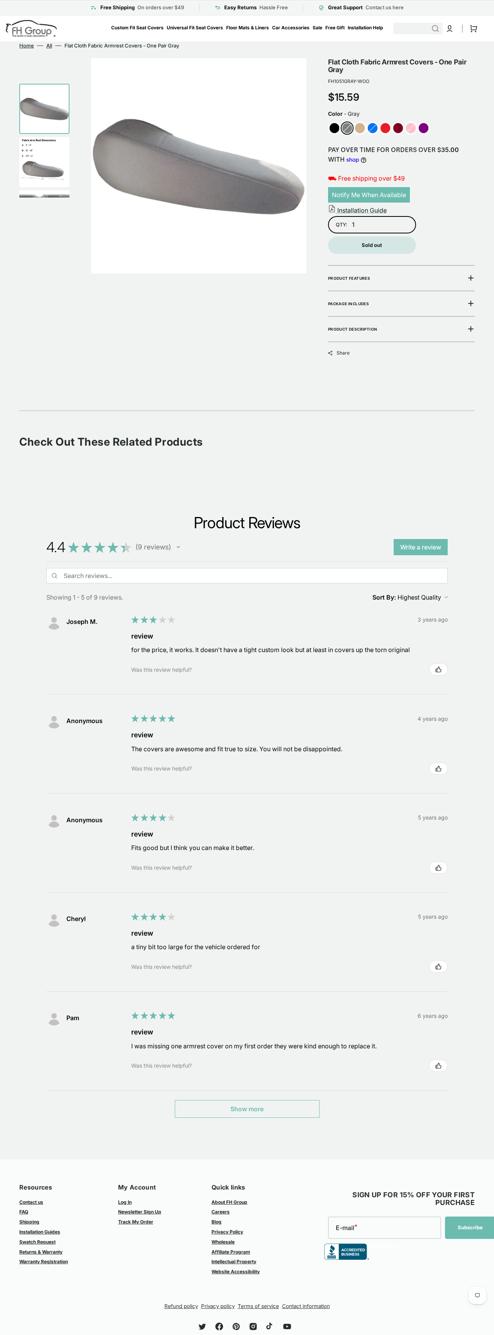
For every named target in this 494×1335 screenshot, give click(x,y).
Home (26, 45)
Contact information (306, 1306)
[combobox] (425, 28)
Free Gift (335, 27)
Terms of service (258, 1306)
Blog (216, 1222)
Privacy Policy (227, 1232)
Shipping (29, 1222)
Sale (317, 27)
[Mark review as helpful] (438, 669)
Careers (220, 1212)
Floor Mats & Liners (247, 27)
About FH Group (229, 1202)
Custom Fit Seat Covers (137, 27)
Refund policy (181, 1306)
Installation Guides (39, 1232)
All (49, 45)
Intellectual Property (233, 1261)
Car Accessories (291, 27)
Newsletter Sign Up (139, 1212)
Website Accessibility (235, 1271)
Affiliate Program (230, 1252)
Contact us (31, 1202)
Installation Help (365, 27)
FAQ (23, 1212)
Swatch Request (37, 1242)
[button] (449, 28)
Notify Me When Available (369, 195)
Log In (125, 1202)
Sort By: (384, 597)
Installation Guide (361, 210)
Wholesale (223, 1242)
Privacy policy (218, 1306)
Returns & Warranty (41, 1252)
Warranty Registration (43, 1261)
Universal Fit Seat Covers (195, 27)
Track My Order (135, 1222)
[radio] (334, 128)
